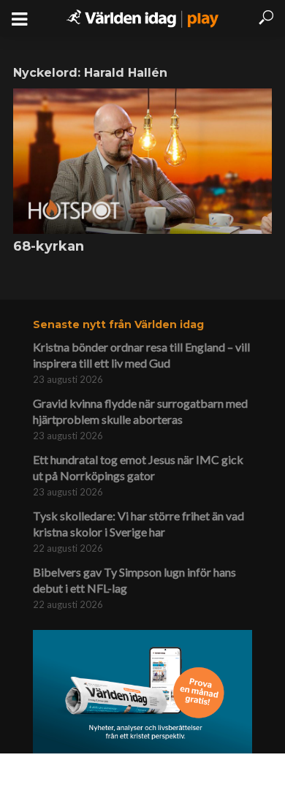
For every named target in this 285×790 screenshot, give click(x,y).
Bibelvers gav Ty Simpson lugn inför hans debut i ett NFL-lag (134, 580)
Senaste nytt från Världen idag (118, 324)
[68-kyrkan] (142, 161)
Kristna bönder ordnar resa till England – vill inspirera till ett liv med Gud (141, 355)
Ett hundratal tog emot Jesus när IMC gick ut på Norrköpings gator (138, 467)
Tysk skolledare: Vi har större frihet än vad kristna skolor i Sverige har (138, 524)
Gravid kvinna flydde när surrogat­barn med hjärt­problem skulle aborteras (140, 411)
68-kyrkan (48, 246)
